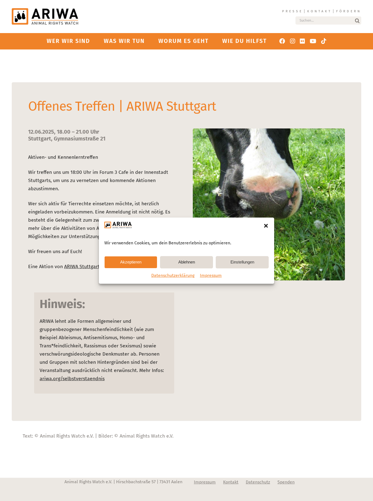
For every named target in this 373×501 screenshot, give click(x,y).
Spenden (286, 482)
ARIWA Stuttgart (82, 266)
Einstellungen (242, 262)
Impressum (211, 275)
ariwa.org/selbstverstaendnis (72, 379)
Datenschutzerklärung (172, 275)
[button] (266, 225)
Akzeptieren (130, 262)
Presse (292, 11)
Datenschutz (258, 482)
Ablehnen (186, 262)
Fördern (348, 11)
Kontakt (319, 11)
